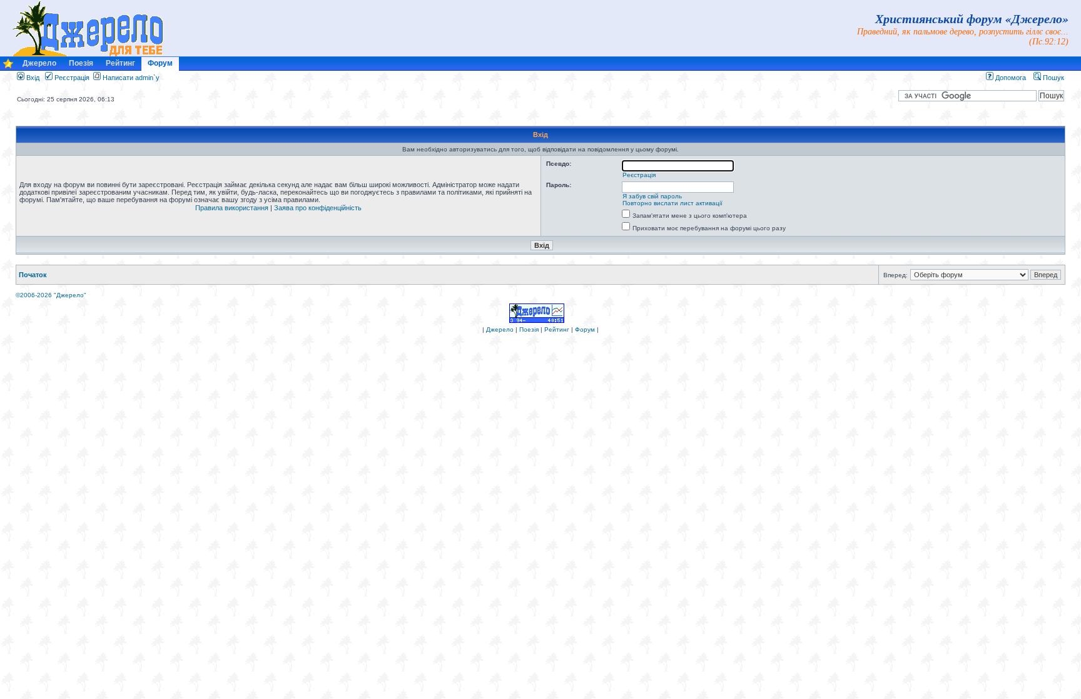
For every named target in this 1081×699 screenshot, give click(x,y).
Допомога (1009, 77)
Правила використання (231, 208)
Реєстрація (71, 77)
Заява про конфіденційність (318, 208)
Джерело (39, 63)
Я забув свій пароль (652, 196)
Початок (33, 274)
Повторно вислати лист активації (672, 203)
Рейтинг (120, 63)
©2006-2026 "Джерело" (51, 295)
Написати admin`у (131, 77)
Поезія (81, 63)
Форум (160, 63)
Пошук (1052, 77)
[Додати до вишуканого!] (8, 66)
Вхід (31, 77)
